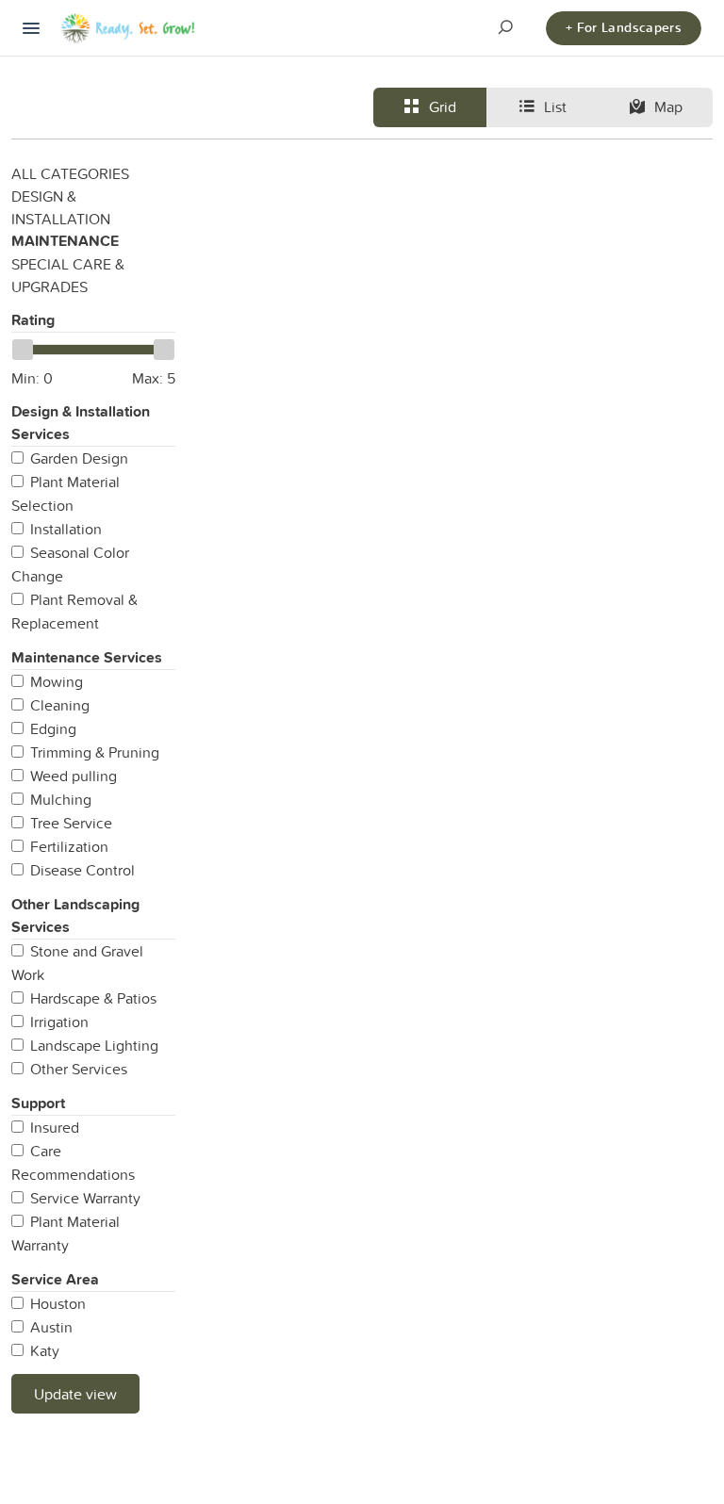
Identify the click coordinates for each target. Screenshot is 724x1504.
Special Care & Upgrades (67, 275)
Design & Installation (60, 207)
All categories (70, 173)
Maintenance (65, 241)
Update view (75, 1393)
